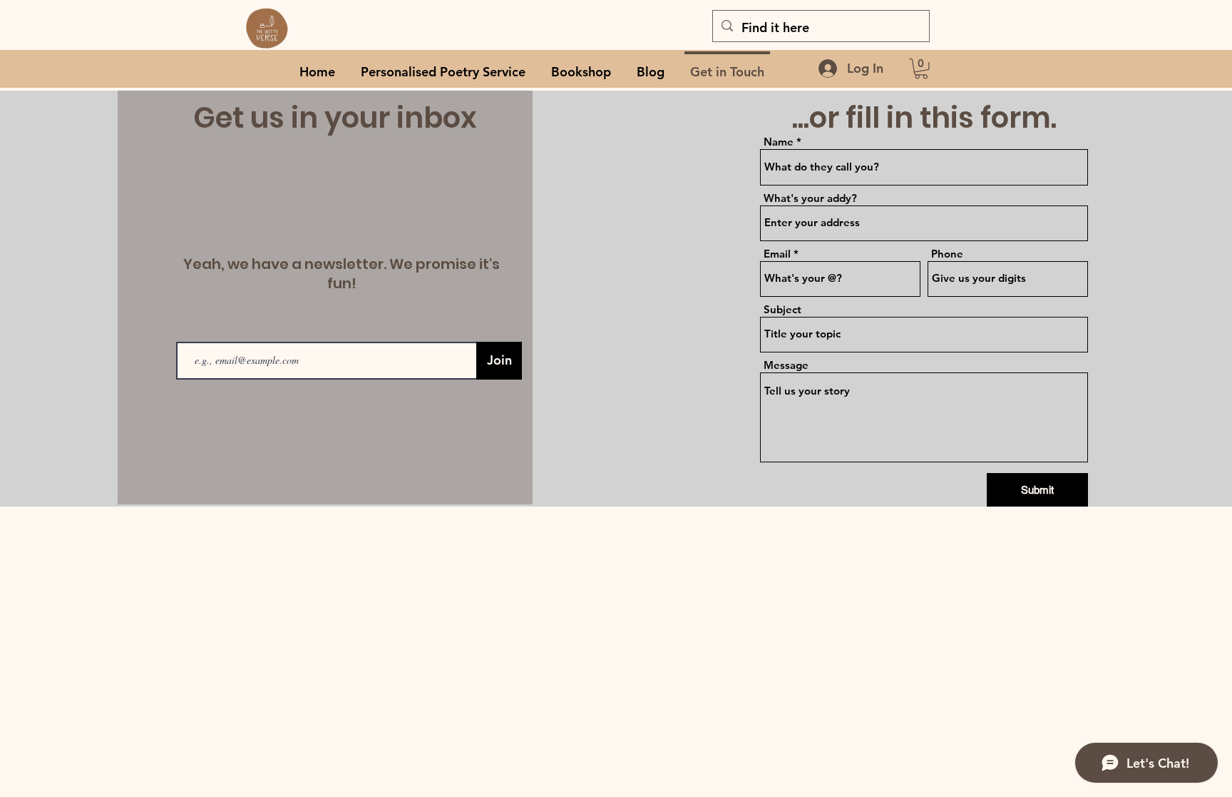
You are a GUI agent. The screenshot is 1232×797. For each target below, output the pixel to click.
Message (786, 365)
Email (777, 253)
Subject (782, 309)
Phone (947, 253)
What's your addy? (810, 198)
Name (779, 141)
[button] (921, 69)
